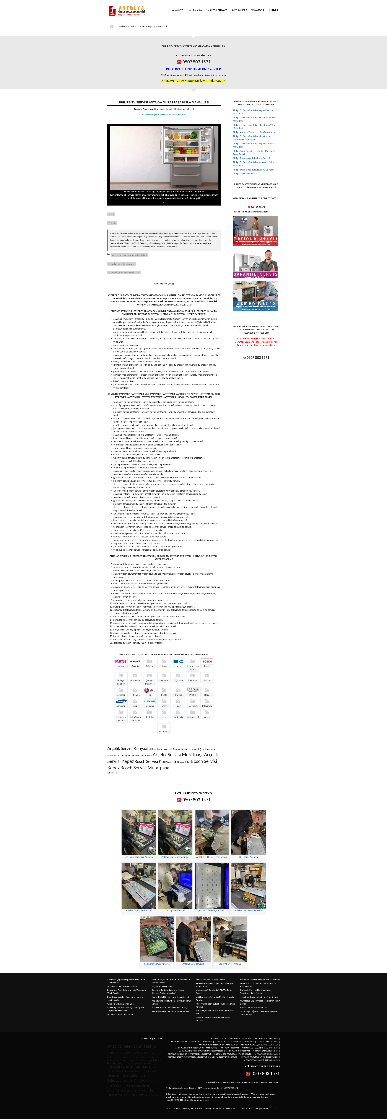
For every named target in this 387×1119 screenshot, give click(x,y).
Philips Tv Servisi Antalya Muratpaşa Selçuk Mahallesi (255, 119)
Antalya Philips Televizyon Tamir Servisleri (201, 1051)
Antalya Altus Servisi (240, 1039)
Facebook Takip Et (164, 109)
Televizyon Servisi (143, 1060)
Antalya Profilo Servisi (238, 1051)
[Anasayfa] (126, 10)
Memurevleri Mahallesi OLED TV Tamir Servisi (214, 991)
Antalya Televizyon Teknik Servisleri (259, 1057)
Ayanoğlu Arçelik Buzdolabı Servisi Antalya (260, 979)
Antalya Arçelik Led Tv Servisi (121, 1060)
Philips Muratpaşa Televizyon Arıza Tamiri (254, 169)
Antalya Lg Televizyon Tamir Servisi (260, 1048)
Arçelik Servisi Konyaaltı (129, 748)
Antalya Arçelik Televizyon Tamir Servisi (191, 1042)
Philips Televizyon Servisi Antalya (121, 264)
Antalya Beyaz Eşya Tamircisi (198, 749)
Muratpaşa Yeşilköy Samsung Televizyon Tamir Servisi (126, 998)
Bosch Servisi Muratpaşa (144, 767)
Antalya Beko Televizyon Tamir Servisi (218, 1045)
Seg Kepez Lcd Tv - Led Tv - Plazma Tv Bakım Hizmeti (258, 985)
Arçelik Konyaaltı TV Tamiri (120, 1014)
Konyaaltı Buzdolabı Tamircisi (126, 1066)
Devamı (111, 772)
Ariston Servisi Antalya (140, 755)
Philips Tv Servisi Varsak (245, 173)
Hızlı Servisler (272, 1060)
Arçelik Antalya (172, 749)
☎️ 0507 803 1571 (193, 61)
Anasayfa (177, 10)
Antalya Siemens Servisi (266, 1054)
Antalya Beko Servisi (267, 1042)
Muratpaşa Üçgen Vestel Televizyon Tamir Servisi (260, 1002)
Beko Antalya (158, 749)
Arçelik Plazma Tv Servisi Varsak (122, 986)
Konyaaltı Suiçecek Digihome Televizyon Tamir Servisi (215, 985)
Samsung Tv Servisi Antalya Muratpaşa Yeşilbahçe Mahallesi (125, 1009)
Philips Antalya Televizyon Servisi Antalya (254, 132)
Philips (111, 214)
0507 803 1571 (258, 357)
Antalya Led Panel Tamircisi (175, 856)
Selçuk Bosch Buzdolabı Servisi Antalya (170, 1007)
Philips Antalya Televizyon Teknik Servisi (124, 273)
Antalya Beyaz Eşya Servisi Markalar (259, 1045)
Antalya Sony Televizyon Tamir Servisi (187, 1057)
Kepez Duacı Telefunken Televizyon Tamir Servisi (171, 1002)
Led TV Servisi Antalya (230, 963)
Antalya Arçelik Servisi (266, 1039)
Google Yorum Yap (144, 109)
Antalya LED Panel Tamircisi (248, 910)
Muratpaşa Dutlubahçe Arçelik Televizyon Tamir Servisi (126, 991)
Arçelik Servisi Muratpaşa (178, 754)
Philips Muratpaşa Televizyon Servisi (251, 158)
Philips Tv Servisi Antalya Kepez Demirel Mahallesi (253, 112)
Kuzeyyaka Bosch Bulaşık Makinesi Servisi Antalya (215, 1005)
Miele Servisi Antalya (118, 755)
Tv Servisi (112, 223)
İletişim (273, 10)
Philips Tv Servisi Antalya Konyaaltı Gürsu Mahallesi (254, 164)
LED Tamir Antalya (248, 856)
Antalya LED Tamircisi (193, 963)
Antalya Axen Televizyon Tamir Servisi (234, 1042)
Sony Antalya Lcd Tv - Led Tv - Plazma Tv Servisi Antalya (171, 981)
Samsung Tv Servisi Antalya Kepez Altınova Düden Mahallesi (168, 991)
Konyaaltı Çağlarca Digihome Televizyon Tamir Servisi (126, 981)
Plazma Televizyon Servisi (149, 1053)
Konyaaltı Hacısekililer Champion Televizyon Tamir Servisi (255, 991)
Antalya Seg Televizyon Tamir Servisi (232, 1054)
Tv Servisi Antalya (216, 10)
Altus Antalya (183, 762)
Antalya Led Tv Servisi (117, 1057)
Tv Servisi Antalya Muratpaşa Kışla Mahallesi (129, 255)
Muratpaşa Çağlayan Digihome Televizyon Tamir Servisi (259, 1013)
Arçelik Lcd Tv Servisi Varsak (253, 1007)
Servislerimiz (239, 10)
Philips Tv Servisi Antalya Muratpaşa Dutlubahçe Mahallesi (251, 138)
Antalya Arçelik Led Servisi (138, 910)
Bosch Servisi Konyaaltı (155, 761)
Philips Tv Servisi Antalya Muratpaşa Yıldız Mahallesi (254, 127)
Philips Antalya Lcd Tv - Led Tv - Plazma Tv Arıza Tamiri (254, 153)
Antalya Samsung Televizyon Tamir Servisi (189, 1054)
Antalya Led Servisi (175, 910)
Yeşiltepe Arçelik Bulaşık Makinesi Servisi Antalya (215, 998)
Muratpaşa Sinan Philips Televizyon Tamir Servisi (215, 1012)
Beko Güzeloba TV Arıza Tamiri (210, 979)
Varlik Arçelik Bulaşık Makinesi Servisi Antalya (213, 1019)
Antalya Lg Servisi (230, 1048)
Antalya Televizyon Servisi (223, 1057)
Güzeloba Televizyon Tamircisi (128, 1071)
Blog (223, 1039)
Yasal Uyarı (257, 10)
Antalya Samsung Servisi (265, 1051)
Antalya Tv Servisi (253, 1060)
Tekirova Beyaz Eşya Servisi (141, 1057)
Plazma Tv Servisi (128, 1053)
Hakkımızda (195, 10)
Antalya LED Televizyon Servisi (212, 856)
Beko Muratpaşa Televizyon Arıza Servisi (259, 997)
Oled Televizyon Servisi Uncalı (121, 1003)
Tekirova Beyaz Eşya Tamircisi (137, 1063)
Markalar (146, 1039)
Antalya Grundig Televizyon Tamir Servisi (196, 1048)
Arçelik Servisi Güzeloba (163, 986)
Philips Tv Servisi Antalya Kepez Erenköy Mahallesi (253, 145)
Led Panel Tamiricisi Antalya (139, 856)
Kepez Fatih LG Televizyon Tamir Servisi (170, 1011)
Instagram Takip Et (184, 109)
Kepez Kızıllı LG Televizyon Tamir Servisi (170, 997)
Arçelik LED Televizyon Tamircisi (212, 910)
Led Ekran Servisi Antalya (157, 963)
